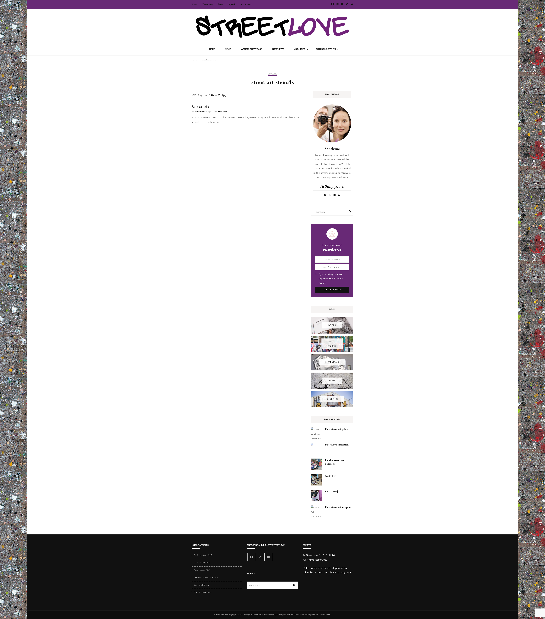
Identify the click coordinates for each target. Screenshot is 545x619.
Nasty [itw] (331, 475)
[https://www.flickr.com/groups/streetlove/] (268, 557)
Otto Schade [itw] (202, 592)
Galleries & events (326, 49)
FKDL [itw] (331, 491)
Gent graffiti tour (201, 585)
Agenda (232, 4)
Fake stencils (200, 106)
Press (220, 4)
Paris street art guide (336, 429)
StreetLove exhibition (337, 444)
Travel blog (208, 4)
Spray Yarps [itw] (202, 570)
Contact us (246, 4)
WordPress (325, 614)
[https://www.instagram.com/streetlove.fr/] (260, 557)
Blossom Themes (299, 614)
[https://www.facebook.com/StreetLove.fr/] (251, 557)
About (194, 4)
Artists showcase (251, 49)
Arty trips (299, 49)
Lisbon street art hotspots (206, 577)
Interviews (278, 49)
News (228, 49)
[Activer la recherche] (352, 4)
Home (212, 49)
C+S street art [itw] (203, 555)
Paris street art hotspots (338, 507)
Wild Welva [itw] (202, 562)
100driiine (199, 111)
